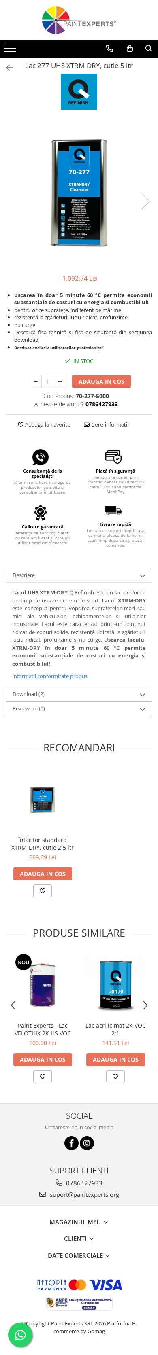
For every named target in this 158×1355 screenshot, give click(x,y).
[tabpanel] (79, 193)
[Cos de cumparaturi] (130, 48)
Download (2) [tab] (29, 694)
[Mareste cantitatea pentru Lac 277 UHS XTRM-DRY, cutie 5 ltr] (60, 381)
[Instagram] (87, 1143)
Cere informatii (109, 424)
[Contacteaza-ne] (109, 48)
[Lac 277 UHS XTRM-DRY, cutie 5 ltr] (79, 193)
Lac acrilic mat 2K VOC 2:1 (115, 1029)
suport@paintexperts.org (83, 1194)
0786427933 (83, 1183)
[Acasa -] (79, 20)
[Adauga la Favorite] (42, 890)
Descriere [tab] (24, 575)
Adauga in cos (101, 381)
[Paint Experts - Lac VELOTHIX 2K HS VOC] (42, 985)
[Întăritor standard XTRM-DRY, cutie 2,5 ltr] (42, 799)
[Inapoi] (6, 67)
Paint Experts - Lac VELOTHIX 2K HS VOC (43, 1029)
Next (145, 201)
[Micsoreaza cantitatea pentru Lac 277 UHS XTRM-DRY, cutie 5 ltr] (36, 381)
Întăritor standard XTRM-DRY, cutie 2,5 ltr (42, 843)
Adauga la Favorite (46, 424)
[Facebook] (71, 1143)
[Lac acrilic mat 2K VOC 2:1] (115, 985)
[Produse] (11, 51)
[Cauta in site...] (149, 48)
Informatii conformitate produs (50, 676)
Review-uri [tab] (29, 708)
